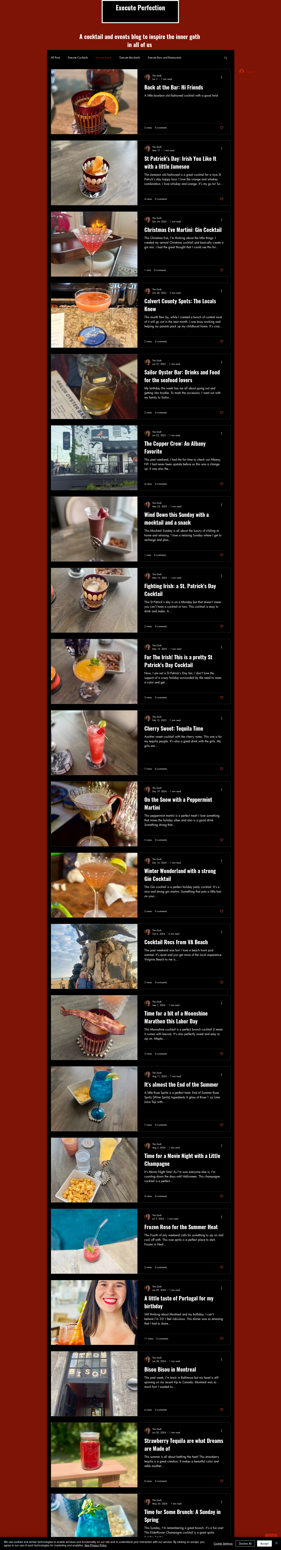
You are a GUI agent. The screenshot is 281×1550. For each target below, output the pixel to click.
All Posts (55, 57)
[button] (225, 58)
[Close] (276, 1543)
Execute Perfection (140, 7)
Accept (264, 1543)
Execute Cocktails (78, 57)
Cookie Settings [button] (223, 1543)
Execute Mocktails (129, 57)
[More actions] (223, 77)
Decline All (245, 1543)
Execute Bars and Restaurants (164, 57)
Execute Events (104, 57)
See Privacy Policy (95, 1545)
